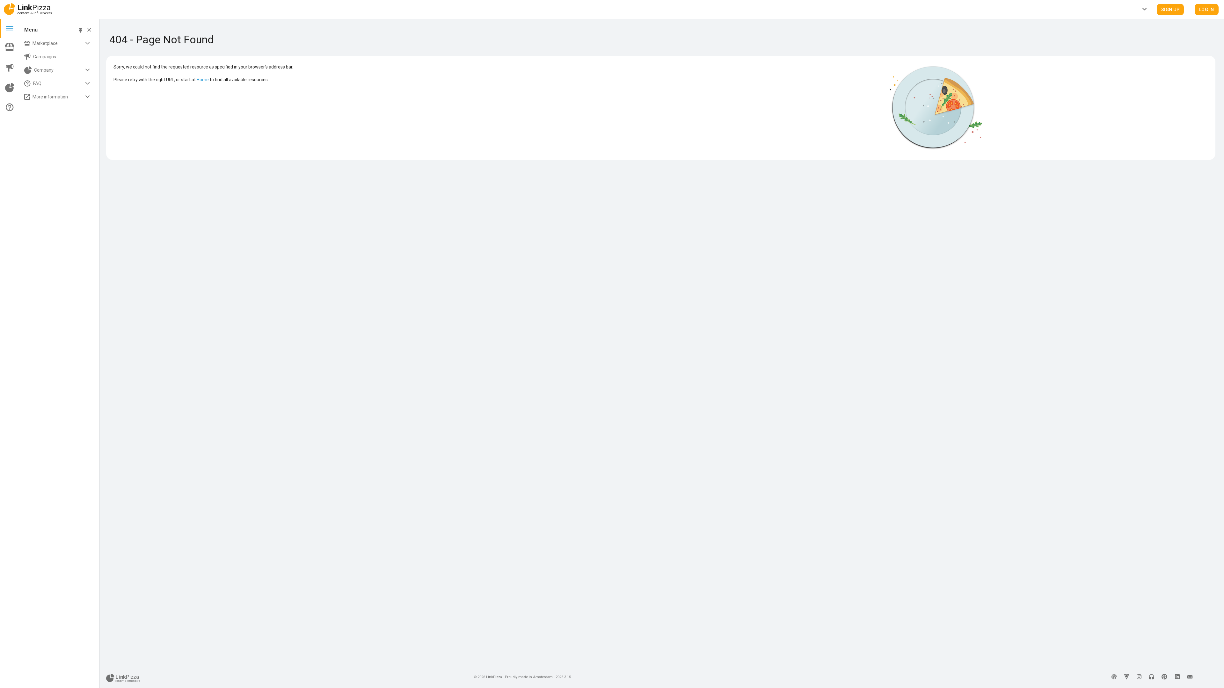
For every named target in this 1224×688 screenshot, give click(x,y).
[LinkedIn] (1177, 677)
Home (203, 79)
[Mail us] (1189, 677)
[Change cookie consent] (1114, 677)
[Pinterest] (1164, 677)
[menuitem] (58, 43)
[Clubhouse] (1151, 677)
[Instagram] (1139, 677)
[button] (1170, 9)
